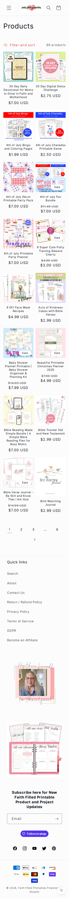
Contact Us (16, 593)
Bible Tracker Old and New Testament (50, 431)
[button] (9, 8)
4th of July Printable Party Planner (18, 255)
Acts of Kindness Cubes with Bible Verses (50, 311)
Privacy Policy (18, 611)
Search (12, 573)
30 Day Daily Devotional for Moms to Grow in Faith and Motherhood (18, 92)
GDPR (11, 630)
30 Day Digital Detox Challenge (50, 88)
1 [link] (9, 529)
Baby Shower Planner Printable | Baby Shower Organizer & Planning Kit (18, 370)
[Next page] (34, 539)
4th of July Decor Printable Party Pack (18, 198)
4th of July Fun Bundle (50, 198)
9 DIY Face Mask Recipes (18, 309)
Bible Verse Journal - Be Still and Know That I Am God (18, 496)
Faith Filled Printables (32, 887)
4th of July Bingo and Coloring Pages (18, 146)
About (11, 583)
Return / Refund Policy (24, 602)
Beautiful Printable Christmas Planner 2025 (50, 366)
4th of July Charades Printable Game (51, 146)
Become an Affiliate (22, 640)
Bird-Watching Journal (50, 502)
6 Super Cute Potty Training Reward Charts (50, 251)
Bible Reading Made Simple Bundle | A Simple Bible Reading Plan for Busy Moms (18, 437)
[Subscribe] (57, 819)
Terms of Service (20, 621)
